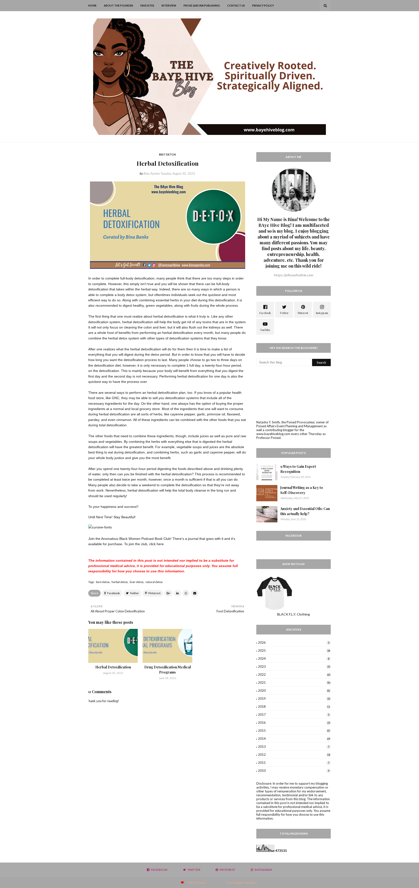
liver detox (137, 582)
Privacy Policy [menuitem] (263, 5)
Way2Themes (197, 882)
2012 (294, 754)
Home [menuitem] (92, 5)
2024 (293, 658)
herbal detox (120, 582)
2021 (294, 682)
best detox (103, 582)
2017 (293, 714)
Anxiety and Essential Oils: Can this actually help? (305, 511)
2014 (294, 738)
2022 (294, 674)
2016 (294, 722)
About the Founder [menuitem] (118, 5)
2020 (294, 690)
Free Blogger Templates (242, 882)
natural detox (154, 582)
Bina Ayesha (152, 173)
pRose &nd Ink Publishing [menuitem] (202, 5)
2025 (294, 650)
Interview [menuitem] (168, 5)
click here (156, 544)
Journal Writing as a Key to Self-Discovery (301, 490)
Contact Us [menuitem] (236, 5)
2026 (293, 642)
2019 (294, 698)
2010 (293, 771)
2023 (294, 666)
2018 (294, 706)
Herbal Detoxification (113, 667)
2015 (294, 730)
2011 (293, 763)
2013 (293, 746)
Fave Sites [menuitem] (147, 5)
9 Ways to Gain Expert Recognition (298, 469)
